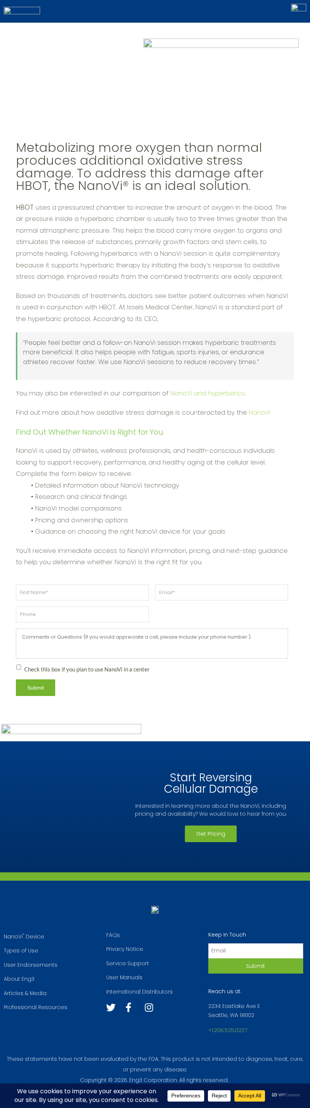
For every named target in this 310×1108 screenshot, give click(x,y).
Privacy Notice (124, 949)
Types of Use (21, 950)
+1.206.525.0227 (227, 1030)
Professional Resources (35, 1007)
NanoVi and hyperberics (207, 393)
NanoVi (259, 412)
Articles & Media (25, 993)
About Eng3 (19, 979)
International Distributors (139, 991)
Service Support (127, 963)
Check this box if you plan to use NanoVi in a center (87, 669)
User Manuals (124, 977)
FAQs (113, 935)
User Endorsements (30, 965)
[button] (211, 834)
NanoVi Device (24, 936)
